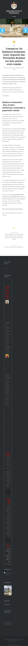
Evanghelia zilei (8, 501)
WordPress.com (16, 641)
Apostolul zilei (8, 454)
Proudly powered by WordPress (11, 639)
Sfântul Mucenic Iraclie (8, 443)
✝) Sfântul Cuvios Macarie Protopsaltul (8, 312)
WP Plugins (19, 645)
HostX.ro (8, 624)
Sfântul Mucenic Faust (8, 421)
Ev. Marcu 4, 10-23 (8, 540)
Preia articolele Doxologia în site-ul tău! (8, 555)
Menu (14, 16)
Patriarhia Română (13, 67)
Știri (14, 45)
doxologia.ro (8, 546)
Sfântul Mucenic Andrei (8, 432)
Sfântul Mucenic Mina (8, 410)
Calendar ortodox (8, 291)
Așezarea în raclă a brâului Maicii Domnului (8, 365)
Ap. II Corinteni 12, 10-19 (8, 492)
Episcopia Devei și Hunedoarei (14, 12)
